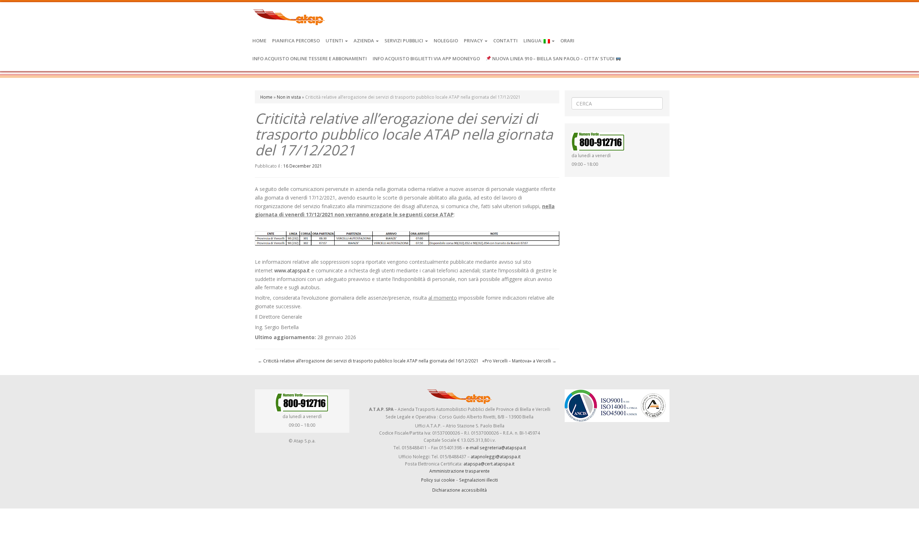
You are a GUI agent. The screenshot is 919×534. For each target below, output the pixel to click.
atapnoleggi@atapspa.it (496, 456)
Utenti (335, 40)
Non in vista (289, 97)
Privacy (474, 40)
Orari (567, 40)
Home (259, 40)
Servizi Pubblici (404, 40)
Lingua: (533, 40)
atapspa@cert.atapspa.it (488, 464)
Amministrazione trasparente (459, 471)
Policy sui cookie (438, 480)
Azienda (364, 40)
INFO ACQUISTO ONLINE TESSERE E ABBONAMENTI (309, 58)
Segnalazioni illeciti (478, 480)
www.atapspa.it (292, 270)
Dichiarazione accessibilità (459, 490)
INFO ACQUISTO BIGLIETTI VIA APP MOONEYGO (426, 58)
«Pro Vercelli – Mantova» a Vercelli (519, 361)
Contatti (505, 40)
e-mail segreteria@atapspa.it (496, 447)
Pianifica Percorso (296, 40)
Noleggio (446, 40)
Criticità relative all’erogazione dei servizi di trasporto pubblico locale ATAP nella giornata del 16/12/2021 (368, 361)
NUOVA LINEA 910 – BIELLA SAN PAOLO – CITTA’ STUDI (553, 58)
